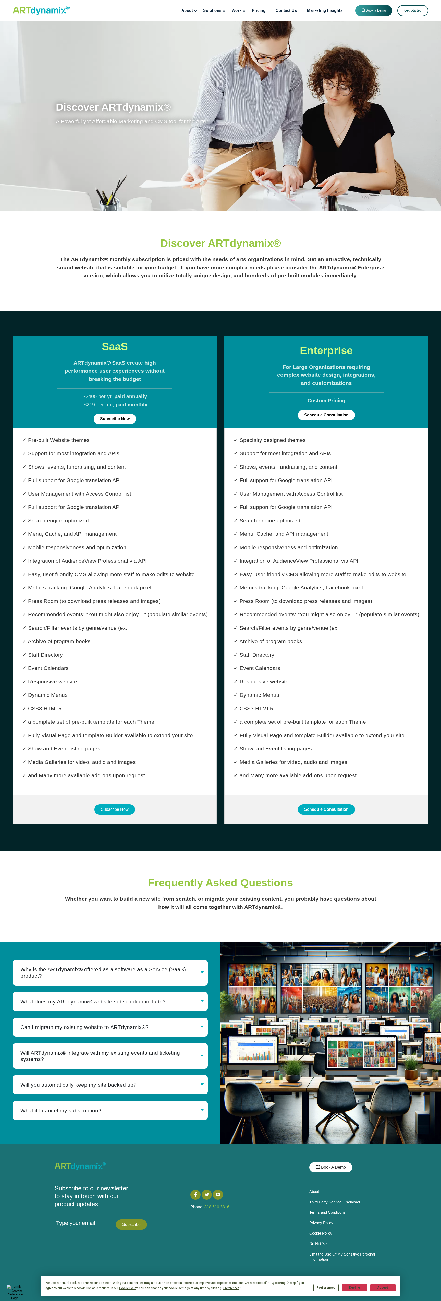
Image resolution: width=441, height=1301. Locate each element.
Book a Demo (375, 10)
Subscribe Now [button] (115, 419)
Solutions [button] (212, 10)
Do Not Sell (318, 1243)
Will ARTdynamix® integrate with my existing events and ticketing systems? (100, 1056)
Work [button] (237, 10)
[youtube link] (218, 1195)
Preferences (326, 1287)
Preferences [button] (231, 1288)
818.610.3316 (215, 1207)
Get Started (412, 10)
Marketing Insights (324, 10)
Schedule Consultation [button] (326, 415)
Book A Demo (333, 1167)
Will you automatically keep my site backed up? (78, 1085)
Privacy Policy (321, 1222)
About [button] (187, 10)
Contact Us (286, 10)
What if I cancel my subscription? (60, 1110)
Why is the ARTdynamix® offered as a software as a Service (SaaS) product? (103, 972)
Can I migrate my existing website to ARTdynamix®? (84, 1027)
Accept (382, 1287)
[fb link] (195, 1195)
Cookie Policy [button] (128, 1288)
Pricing (259, 10)
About (314, 1191)
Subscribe (131, 1224)
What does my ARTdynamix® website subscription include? (93, 1002)
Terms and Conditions (327, 1212)
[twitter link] (207, 1195)
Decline (354, 1287)
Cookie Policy (320, 1233)
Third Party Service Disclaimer (334, 1202)
